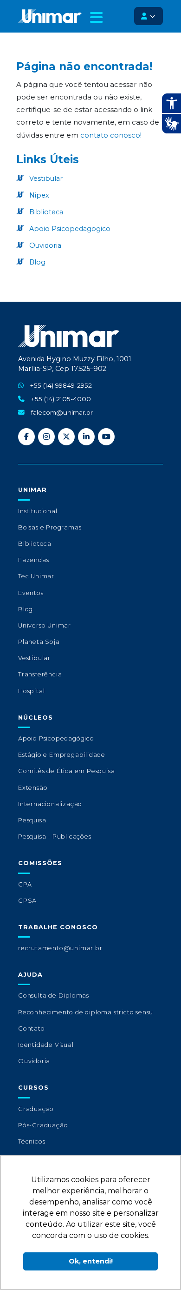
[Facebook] (26, 436)
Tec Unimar (36, 576)
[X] (66, 436)
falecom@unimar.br (62, 412)
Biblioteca (45, 212)
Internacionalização (50, 803)
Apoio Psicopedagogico (68, 229)
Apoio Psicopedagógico (56, 738)
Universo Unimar (44, 625)
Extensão (32, 787)
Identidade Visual (46, 1044)
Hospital (31, 691)
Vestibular (45, 178)
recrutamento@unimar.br (60, 948)
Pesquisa (32, 820)
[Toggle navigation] (96, 21)
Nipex (38, 195)
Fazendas (33, 559)
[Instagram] (46, 436)
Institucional (37, 511)
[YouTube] (106, 436)
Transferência (40, 674)
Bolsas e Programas (49, 527)
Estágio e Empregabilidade (61, 754)
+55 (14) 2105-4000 (61, 399)
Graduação (36, 1108)
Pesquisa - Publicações (54, 836)
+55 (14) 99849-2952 (61, 385)
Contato (31, 1028)
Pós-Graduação (43, 1125)
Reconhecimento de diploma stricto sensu (85, 1012)
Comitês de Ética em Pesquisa (66, 770)
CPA (25, 884)
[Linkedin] (86, 436)
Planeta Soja (39, 641)
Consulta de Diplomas (53, 995)
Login (148, 16)
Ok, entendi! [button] (91, 1261)
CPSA (27, 900)
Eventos (31, 592)
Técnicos (31, 1141)
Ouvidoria (44, 245)
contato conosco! (111, 135)
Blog (36, 262)
